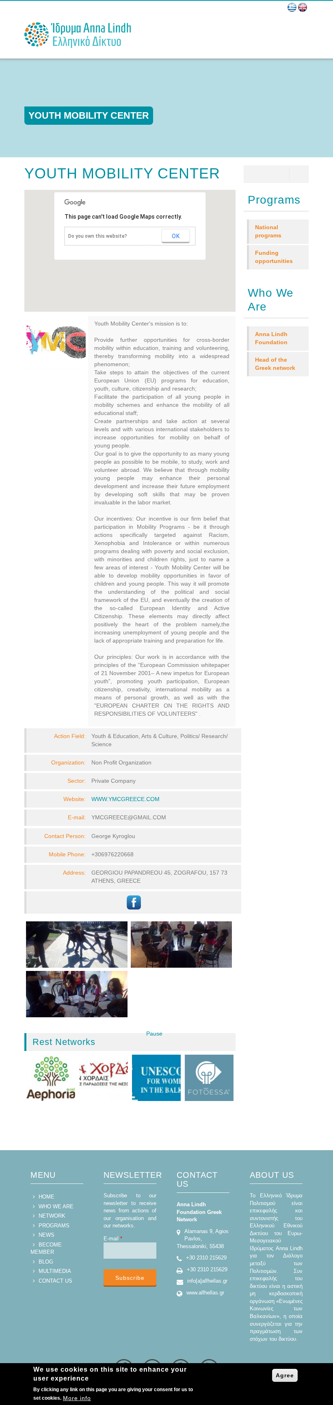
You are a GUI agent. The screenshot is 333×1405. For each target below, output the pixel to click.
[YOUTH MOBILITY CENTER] (292, 7)
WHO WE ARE (56, 1206)
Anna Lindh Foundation (271, 338)
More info (77, 1398)
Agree (285, 1375)
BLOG (46, 1262)
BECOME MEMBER (46, 1248)
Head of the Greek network (275, 363)
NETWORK (52, 1216)
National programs (268, 231)
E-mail (113, 1239)
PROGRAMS (54, 1226)
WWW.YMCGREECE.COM (125, 799)
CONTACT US (55, 1281)
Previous (135, 1042)
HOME (46, 1197)
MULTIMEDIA (55, 1271)
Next (170, 1042)
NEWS (46, 1235)
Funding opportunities (274, 257)
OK (176, 236)
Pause (154, 1033)
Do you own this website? (97, 236)
